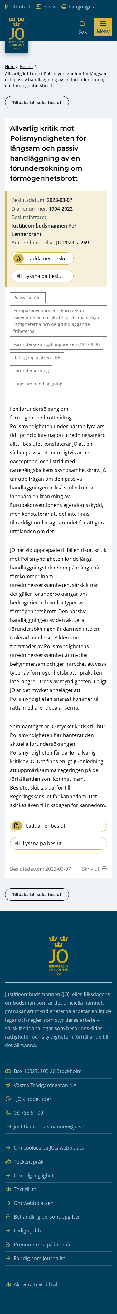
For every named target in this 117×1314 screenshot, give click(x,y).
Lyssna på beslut (43, 276)
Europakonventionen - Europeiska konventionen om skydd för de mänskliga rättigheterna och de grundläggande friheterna (56, 321)
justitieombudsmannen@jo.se (49, 1126)
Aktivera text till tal (35, 1284)
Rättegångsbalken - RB (37, 357)
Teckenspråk (28, 1161)
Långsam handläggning (37, 384)
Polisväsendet (27, 297)
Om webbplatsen (34, 1203)
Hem (10, 66)
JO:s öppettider (33, 1099)
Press (49, 6)
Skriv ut (91, 868)
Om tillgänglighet (34, 1175)
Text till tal (26, 1189)
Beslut (26, 66)
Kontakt (21, 6)
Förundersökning (31, 371)
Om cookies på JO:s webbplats (49, 1147)
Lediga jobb (27, 1230)
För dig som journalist (39, 1258)
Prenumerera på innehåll (43, 1244)
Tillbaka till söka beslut (36, 102)
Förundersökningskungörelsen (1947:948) (56, 344)
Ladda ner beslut (47, 258)
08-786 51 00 (28, 1112)
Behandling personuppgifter (47, 1216)
